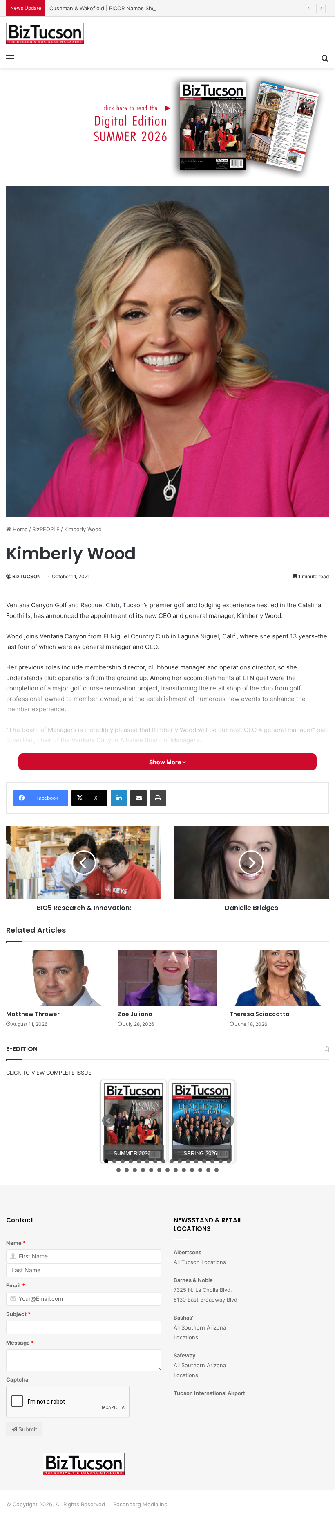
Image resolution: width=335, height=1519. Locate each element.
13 (204, 1161)
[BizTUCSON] (45, 33)
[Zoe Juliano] (167, 978)
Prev (108, 1120)
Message (18, 1342)
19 (135, 1170)
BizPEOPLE (46, 529)
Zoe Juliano (135, 1014)
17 (118, 1170)
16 (229, 1161)
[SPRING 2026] (201, 1121)
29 (216, 1170)
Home (19, 529)
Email (13, 1285)
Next (227, 1120)
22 (159, 1170)
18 (127, 1170)
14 (212, 1161)
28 (208, 1170)
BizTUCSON (26, 576)
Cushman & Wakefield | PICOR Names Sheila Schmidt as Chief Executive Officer (150, 8)
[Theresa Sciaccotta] (279, 978)
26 (192, 1170)
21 (151, 1170)
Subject (16, 1314)
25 (184, 1170)
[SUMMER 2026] (133, 1121)
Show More (165, 761)
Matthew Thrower (33, 1014)
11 (188, 1161)
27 (200, 1170)
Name (14, 1243)
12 (196, 1161)
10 (180, 1161)
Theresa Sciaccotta (260, 1014)
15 (221, 1161)
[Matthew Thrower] (55, 978)
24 (176, 1170)
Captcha (17, 1379)
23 (167, 1170)
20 (143, 1170)
